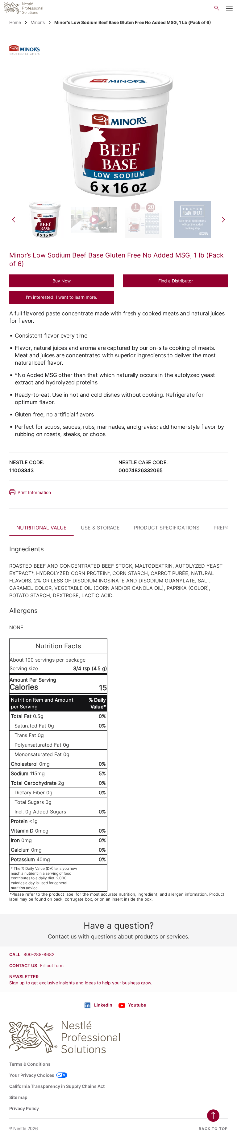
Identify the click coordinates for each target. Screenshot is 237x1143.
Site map (18, 1097)
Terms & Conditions (30, 1064)
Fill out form (52, 965)
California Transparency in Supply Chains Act (57, 1086)
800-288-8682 (38, 954)
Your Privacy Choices (31, 1075)
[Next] (223, 219)
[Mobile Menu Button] (229, 8)
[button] (61, 280)
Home (15, 22)
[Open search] (216, 8)
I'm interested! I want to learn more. (61, 297)
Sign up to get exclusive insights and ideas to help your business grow (80, 982)
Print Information (34, 492)
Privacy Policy (24, 1108)
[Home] (23, 8)
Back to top (213, 1128)
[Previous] (13, 219)
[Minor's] (24, 49)
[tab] (41, 527)
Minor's (38, 22)
